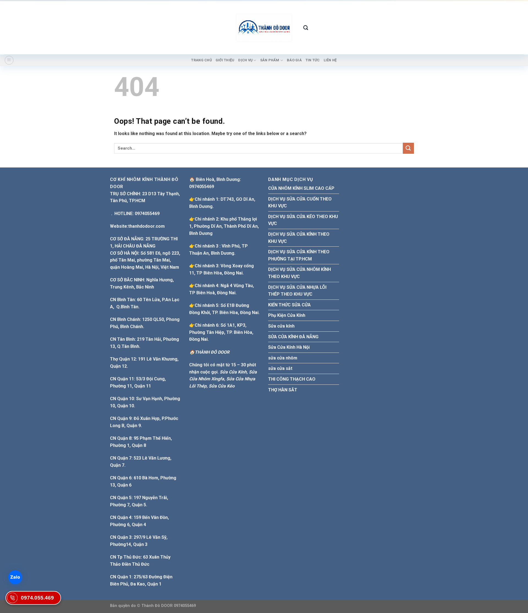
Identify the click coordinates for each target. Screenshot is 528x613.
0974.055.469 (37, 598)
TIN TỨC (313, 60)
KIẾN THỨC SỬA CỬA (289, 304)
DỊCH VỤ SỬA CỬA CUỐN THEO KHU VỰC (300, 202)
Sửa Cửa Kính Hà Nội (289, 347)
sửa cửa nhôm (282, 358)
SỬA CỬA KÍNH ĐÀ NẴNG (293, 336)
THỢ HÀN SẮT (282, 389)
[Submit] (408, 148)
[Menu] (9, 60)
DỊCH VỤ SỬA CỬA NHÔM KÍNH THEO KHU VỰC (299, 273)
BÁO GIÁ (294, 60)
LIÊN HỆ (330, 60)
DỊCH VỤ (245, 60)
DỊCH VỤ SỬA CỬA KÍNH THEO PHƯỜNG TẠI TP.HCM (298, 255)
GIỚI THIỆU (225, 60)
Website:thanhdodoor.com (137, 226)
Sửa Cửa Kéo (222, 386)
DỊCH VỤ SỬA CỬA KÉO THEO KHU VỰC (303, 220)
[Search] (306, 28)
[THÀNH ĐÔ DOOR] (264, 28)
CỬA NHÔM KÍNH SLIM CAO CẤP (301, 188)
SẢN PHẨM (269, 60)
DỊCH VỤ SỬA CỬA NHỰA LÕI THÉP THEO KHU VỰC (297, 291)
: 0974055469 (135, 213)
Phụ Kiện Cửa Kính (286, 315)
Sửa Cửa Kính (233, 372)
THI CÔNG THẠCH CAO (291, 379)
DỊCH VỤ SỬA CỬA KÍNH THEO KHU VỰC (298, 238)
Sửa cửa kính (281, 326)
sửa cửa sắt (280, 368)
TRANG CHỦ (201, 60)
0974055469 (201, 186)
